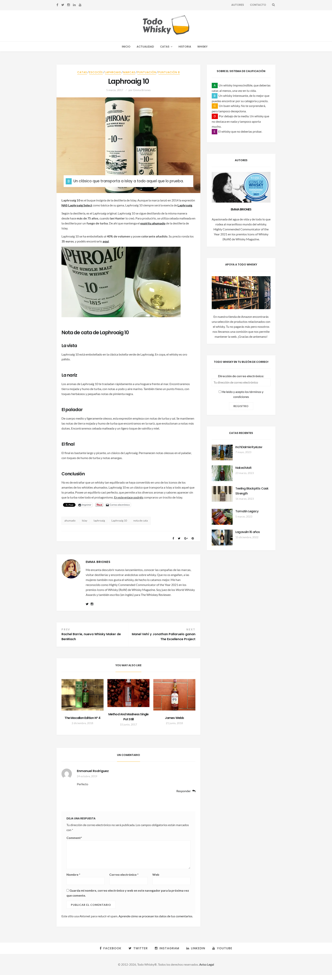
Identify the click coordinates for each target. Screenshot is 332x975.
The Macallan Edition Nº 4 (82, 718)
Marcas (129, 72)
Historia (184, 46)
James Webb (174, 718)
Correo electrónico (124, 874)
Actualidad (145, 46)
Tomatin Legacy (246, 511)
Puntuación (146, 72)
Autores (237, 5)
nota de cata (140, 520)
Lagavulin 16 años (247, 532)
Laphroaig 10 (119, 520)
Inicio (126, 46)
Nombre (73, 874)
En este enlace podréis (128, 497)
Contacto (258, 5)
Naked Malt (243, 468)
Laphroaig (113, 72)
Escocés (96, 72)
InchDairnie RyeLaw (248, 447)
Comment (74, 837)
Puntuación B (169, 72)
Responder (183, 791)
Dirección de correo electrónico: (241, 376)
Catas (164, 46)
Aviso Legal (206, 964)
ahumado (70, 520)
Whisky (202, 46)
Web (155, 874)
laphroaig (99, 520)
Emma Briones (142, 90)
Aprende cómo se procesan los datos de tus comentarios (155, 916)
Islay (84, 520)
